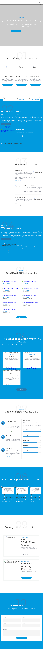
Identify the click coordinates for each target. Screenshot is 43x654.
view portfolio (26, 577)
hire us (21, 389)
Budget (24, 623)
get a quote (21, 317)
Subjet (5, 623)
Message (5, 629)
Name (5, 617)
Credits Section (7, 81)
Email (24, 617)
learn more (15, 31)
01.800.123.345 (25, 554)
